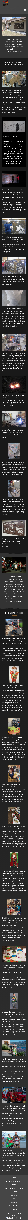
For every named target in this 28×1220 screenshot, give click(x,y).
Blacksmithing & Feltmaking (14, 1188)
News (14, 1198)
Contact (14, 1209)
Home (14, 1178)
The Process (14, 1192)
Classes (14, 1195)
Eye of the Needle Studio (14, 1181)
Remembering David (14, 1205)
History (14, 1185)
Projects (14, 1202)
